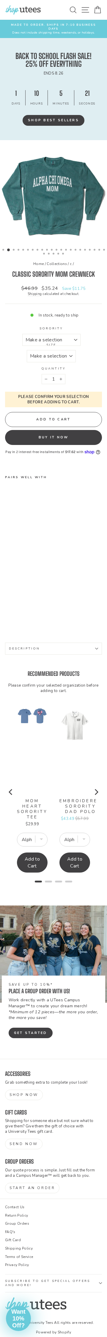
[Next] (96, 792)
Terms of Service (19, 1256)
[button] (18, 1318)
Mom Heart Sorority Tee (32, 809)
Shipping (35, 294)
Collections (57, 263)
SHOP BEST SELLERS (53, 120)
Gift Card (13, 1240)
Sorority (51, 328)
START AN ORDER (32, 1187)
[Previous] (11, 792)
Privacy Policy (17, 1264)
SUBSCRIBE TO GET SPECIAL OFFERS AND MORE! (47, 1283)
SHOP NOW (24, 1094)
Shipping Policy (19, 1248)
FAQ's (10, 1232)
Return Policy (16, 1215)
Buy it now (54, 437)
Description (24, 648)
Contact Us (14, 1207)
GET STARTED (30, 1033)
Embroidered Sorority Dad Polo (80, 806)
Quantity (53, 369)
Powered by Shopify (53, 1332)
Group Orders (17, 1223)
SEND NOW (24, 1143)
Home (38, 263)
